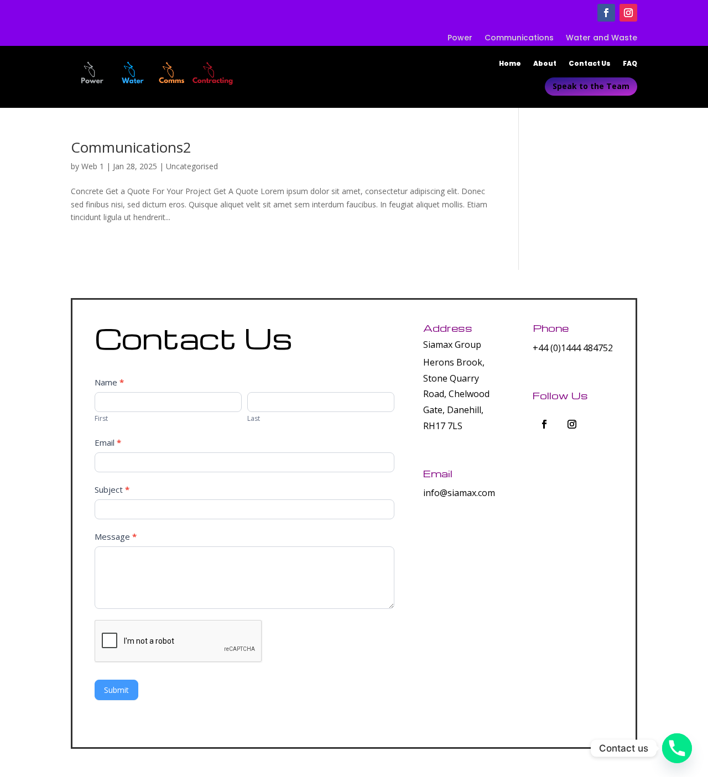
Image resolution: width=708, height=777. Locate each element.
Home (510, 64)
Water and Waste (601, 38)
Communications (519, 38)
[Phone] (677, 748)
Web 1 (92, 166)
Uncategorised (192, 166)
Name (109, 382)
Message (116, 536)
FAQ (630, 64)
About (544, 64)
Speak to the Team (591, 86)
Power (459, 38)
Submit (116, 690)
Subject (112, 489)
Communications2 (131, 147)
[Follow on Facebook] (606, 13)
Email (108, 442)
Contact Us (590, 64)
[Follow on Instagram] (628, 13)
